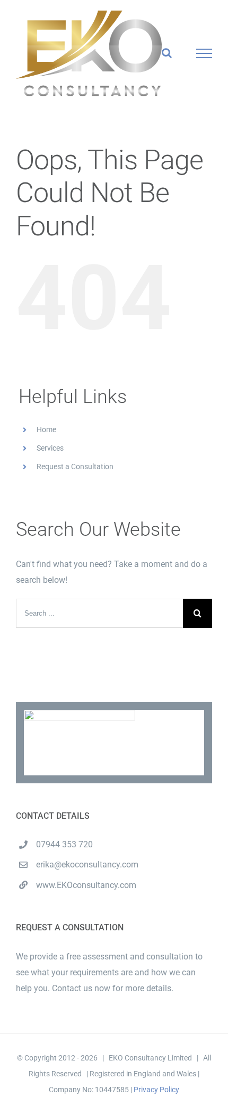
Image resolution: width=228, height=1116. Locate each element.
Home (46, 429)
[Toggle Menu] (204, 53)
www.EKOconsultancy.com (86, 885)
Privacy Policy (156, 1089)
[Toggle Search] (167, 53)
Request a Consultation (75, 466)
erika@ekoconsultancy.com (87, 864)
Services (50, 448)
